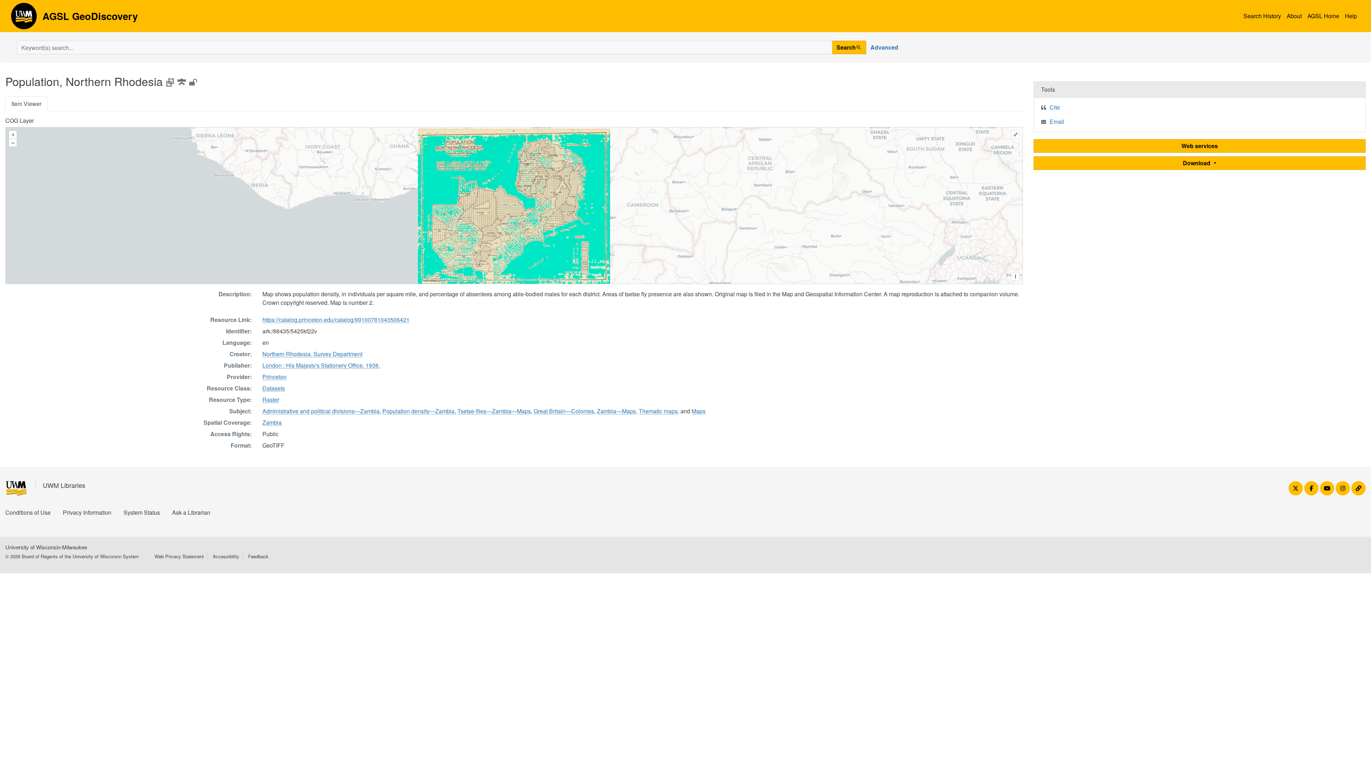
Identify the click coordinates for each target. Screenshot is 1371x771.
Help (1351, 16)
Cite (1055, 107)
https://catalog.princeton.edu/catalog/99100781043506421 (336, 320)
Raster (270, 399)
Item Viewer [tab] (26, 104)
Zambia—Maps (616, 411)
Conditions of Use (28, 512)
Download (1197, 163)
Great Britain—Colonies (564, 411)
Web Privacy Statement (179, 556)
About (1294, 16)
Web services (1199, 146)
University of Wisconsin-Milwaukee (46, 547)
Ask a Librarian (191, 512)
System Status (142, 512)
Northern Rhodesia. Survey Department (312, 354)
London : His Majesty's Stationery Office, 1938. (321, 365)
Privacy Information (87, 512)
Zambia (272, 422)
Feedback (258, 556)
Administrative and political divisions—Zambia (321, 411)
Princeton (274, 377)
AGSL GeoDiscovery (23, 18)
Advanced (884, 47)
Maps (698, 411)
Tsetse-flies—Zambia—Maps (494, 411)
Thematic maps (658, 411)
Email (1057, 121)
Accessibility (226, 556)
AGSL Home (1323, 16)
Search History (1262, 16)
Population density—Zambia (418, 411)
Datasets (273, 388)
